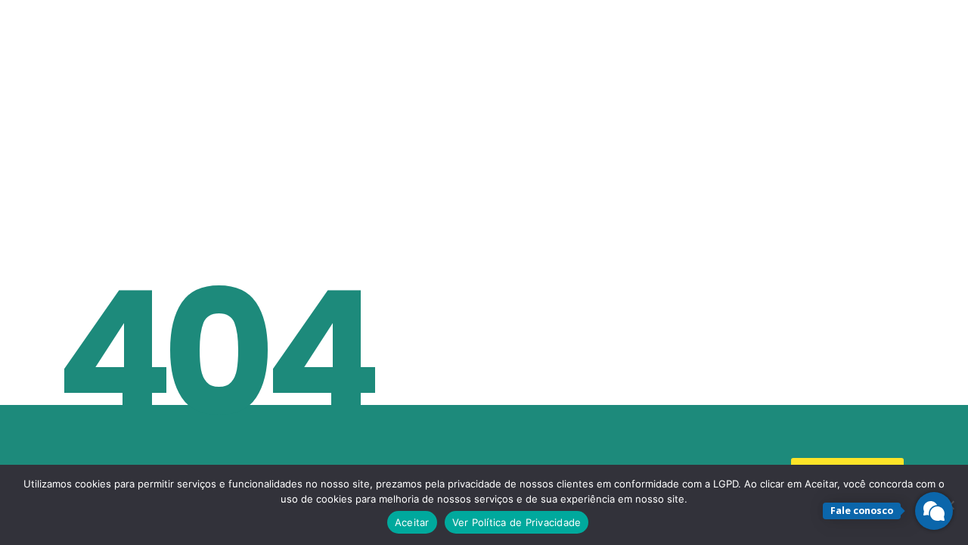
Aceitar (412, 522)
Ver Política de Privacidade (517, 522)
